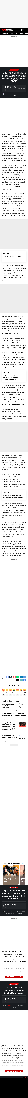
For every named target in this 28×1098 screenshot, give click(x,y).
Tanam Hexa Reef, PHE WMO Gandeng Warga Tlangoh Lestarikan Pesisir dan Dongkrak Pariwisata (13, 258)
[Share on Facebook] (5, 87)
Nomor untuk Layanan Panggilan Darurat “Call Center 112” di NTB (8, 706)
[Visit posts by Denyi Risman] (3, 94)
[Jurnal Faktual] (7, 30)
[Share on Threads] (15, 87)
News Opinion (14, 69)
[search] (14, 30)
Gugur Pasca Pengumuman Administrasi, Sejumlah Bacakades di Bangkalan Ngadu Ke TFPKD (14, 715)
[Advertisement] (14, 14)
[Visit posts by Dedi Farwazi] (3, 1005)
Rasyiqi (8, 911)
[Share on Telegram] (13, 87)
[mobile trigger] (25, 30)
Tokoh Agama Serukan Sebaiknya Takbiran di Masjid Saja (9, 737)
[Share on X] (10, 677)
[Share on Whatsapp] (10, 87)
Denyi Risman (9, 93)
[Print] (24, 680)
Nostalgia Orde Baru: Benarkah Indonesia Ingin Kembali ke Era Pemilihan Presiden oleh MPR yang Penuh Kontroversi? (8, 726)
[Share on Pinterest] (8, 87)
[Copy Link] (5, 89)
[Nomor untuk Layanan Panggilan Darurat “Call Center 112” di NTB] (22, 705)
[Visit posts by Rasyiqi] (4, 911)
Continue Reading (14, 977)
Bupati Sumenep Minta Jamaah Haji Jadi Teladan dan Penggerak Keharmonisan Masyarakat (13, 377)
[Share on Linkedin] (21, 677)
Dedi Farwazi (9, 1005)
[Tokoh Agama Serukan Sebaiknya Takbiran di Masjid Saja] (22, 737)
